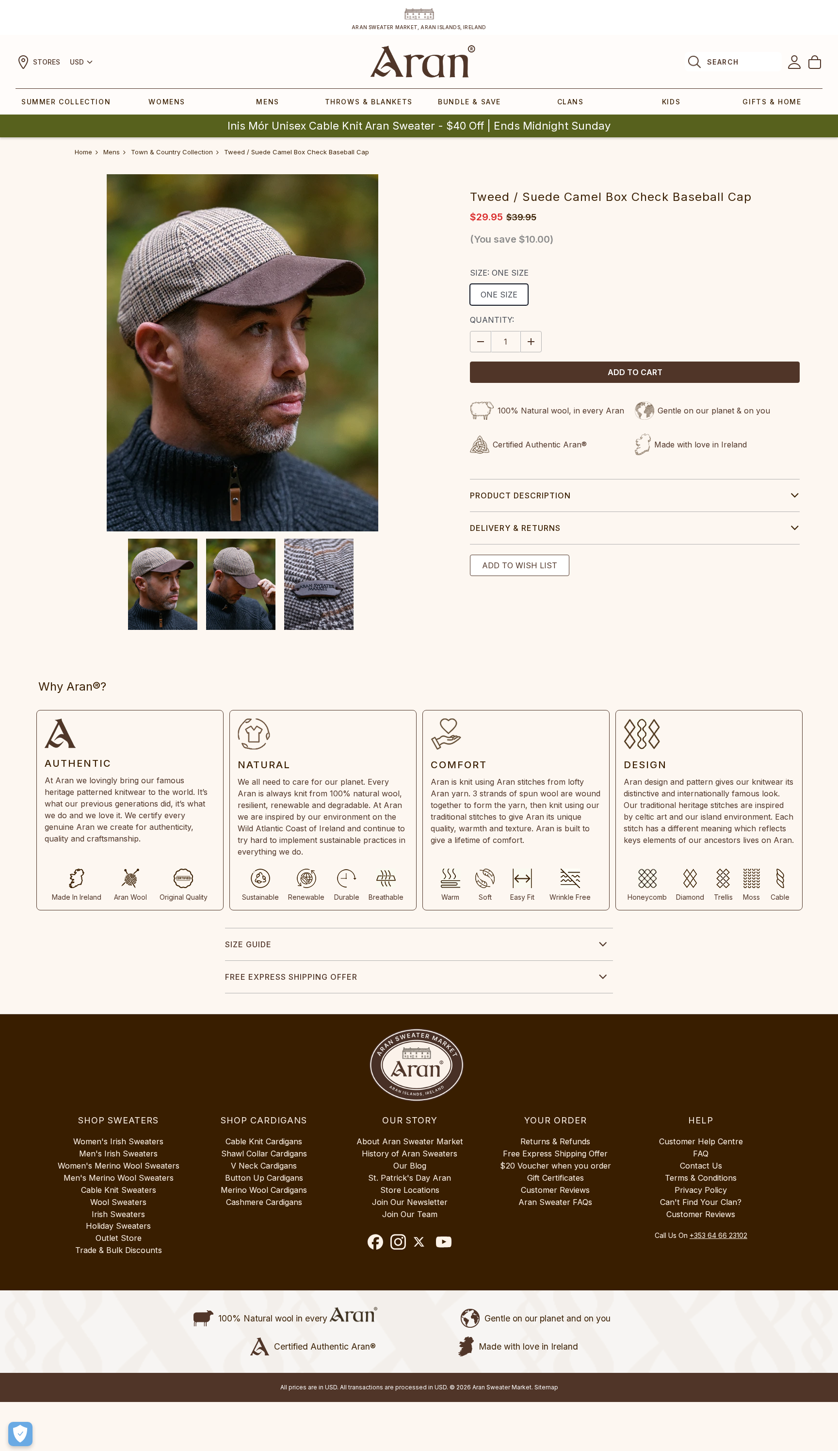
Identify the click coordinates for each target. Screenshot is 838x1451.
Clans (570, 102)
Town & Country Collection (172, 152)
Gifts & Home (771, 102)
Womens (166, 102)
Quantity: (492, 320)
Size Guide (248, 944)
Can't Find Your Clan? (700, 1202)
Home (83, 152)
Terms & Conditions (701, 1178)
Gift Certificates (555, 1178)
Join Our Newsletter (410, 1202)
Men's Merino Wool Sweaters (119, 1178)
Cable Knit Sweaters (118, 1190)
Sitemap (546, 1387)
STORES (46, 62)
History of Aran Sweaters (409, 1153)
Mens (267, 102)
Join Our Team (409, 1214)
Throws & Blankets (369, 102)
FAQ (701, 1153)
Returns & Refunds (555, 1141)
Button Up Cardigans (264, 1178)
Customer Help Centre (701, 1141)
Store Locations (409, 1190)
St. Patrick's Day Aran (409, 1178)
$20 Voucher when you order (555, 1166)
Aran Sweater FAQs (555, 1202)
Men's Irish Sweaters (118, 1153)
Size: (499, 273)
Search (723, 62)
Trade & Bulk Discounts (118, 1250)
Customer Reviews (555, 1190)
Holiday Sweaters (118, 1226)
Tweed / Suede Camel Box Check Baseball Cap (296, 152)
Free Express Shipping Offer (291, 977)
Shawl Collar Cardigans (264, 1153)
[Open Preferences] (20, 1434)
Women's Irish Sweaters (118, 1141)
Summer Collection (66, 102)
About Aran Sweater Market (409, 1141)
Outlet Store (119, 1238)
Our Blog (409, 1166)
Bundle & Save (469, 102)
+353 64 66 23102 (718, 1235)
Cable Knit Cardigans (264, 1141)
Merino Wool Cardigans (264, 1190)
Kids (671, 102)
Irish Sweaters (118, 1214)
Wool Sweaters (118, 1202)
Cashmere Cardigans (264, 1202)
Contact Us (701, 1166)
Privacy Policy (701, 1190)
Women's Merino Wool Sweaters (118, 1166)
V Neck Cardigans (264, 1166)
